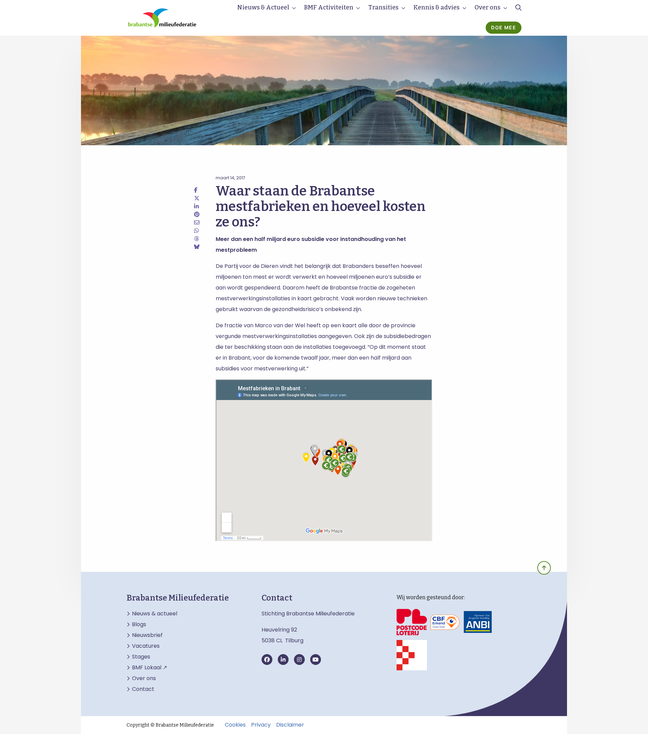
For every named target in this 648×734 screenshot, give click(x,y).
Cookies (235, 725)
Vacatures (146, 646)
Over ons (488, 7)
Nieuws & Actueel (263, 7)
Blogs (139, 624)
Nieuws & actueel (154, 613)
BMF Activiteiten (328, 7)
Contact (143, 689)
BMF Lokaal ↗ (149, 667)
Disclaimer (290, 725)
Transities (383, 7)
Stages (141, 657)
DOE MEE (503, 27)
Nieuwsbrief (147, 635)
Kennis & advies (436, 7)
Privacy (261, 725)
